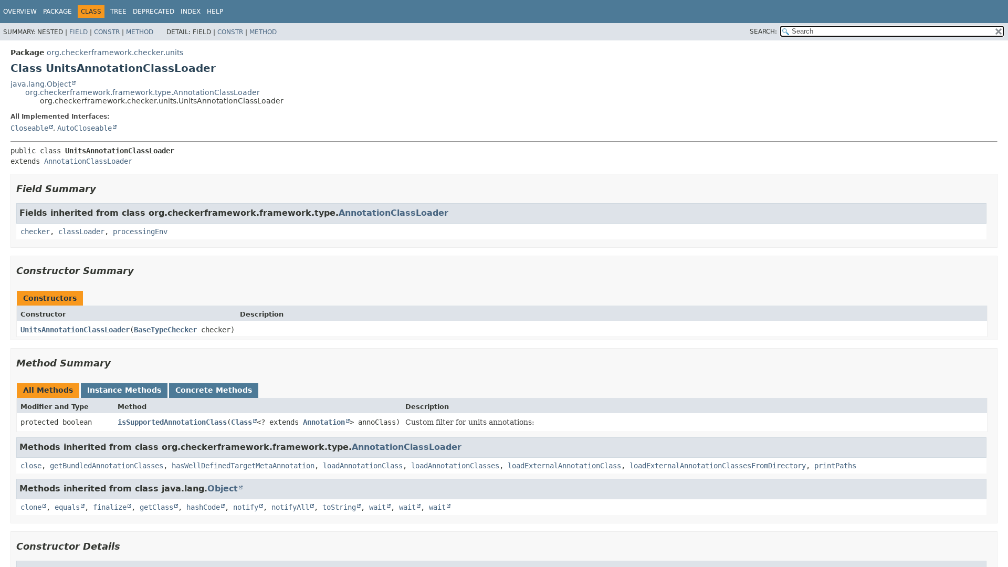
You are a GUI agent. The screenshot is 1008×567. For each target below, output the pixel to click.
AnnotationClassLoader (88, 161)
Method (139, 32)
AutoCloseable (84, 128)
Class (241, 422)
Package (57, 11)
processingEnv (140, 231)
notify (245, 507)
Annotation (324, 422)
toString (339, 507)
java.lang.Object (40, 84)
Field (78, 32)
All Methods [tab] (48, 390)
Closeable (29, 128)
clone (30, 507)
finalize (110, 507)
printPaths (835, 465)
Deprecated (153, 11)
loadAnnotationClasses (455, 465)
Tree (118, 11)
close (30, 465)
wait (377, 507)
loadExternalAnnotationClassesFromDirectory (717, 465)
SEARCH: (763, 31)
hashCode (203, 507)
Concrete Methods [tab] (213, 390)
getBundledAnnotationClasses (106, 465)
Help (215, 11)
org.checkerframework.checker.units (115, 52)
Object (222, 489)
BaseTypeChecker (165, 330)
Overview (20, 11)
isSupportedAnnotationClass (172, 422)
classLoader (81, 231)
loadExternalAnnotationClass (564, 465)
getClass (156, 507)
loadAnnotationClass (363, 465)
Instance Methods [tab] (124, 390)
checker (35, 231)
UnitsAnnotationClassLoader (75, 330)
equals (67, 507)
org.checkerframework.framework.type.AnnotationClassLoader (142, 92)
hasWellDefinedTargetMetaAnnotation (243, 465)
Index (191, 11)
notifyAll (290, 507)
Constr (107, 32)
